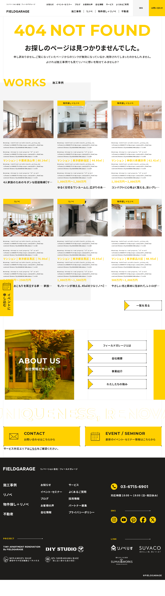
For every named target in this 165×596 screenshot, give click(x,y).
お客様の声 (88, 4)
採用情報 (74, 498)
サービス (109, 4)
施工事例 (76, 11)
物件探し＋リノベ (107, 11)
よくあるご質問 (122, 4)
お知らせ (50, 4)
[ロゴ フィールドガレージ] (18, 11)
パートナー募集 (78, 505)
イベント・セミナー (64, 4)
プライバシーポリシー (82, 512)
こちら (33, 448)
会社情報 (99, 4)
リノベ (89, 11)
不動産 (125, 11)
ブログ (77, 4)
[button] (157, 8)
